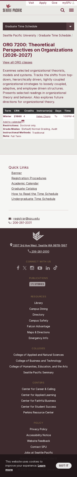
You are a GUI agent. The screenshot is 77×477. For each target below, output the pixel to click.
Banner (16, 173)
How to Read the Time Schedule (34, 194)
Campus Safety (38, 320)
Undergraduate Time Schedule (33, 199)
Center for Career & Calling (38, 389)
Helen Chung (43, 116)
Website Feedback (38, 440)
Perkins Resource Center (38, 412)
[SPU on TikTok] (55, 267)
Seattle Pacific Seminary (38, 372)
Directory (38, 314)
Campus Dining (38, 308)
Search (61, 7)
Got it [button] (64, 465)
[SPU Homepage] (38, 239)
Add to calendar (12, 122)
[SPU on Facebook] (18, 268)
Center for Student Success (38, 406)
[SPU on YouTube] (40, 268)
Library (38, 302)
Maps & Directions (38, 332)
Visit (31, 2)
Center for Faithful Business (38, 400)
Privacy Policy (38, 429)
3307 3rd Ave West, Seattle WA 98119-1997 (39, 245)
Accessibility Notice (38, 435)
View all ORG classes (17, 62)
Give (54, 2)
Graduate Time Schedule (55, 35)
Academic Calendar (25, 183)
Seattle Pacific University (19, 35)
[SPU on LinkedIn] (48, 268)
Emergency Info (38, 338)
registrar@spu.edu (26, 218)
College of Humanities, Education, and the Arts (38, 366)
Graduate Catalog (24, 188)
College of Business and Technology (38, 360)
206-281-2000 (40, 251)
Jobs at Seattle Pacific (38, 452)
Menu (70, 7)
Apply (43, 2)
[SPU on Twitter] (25, 268)
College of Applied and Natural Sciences (38, 354)
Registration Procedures (28, 178)
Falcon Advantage (38, 326)
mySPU (66, 2)
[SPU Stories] (37, 284)
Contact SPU (38, 446)
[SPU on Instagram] (32, 268)
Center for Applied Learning (38, 394)
